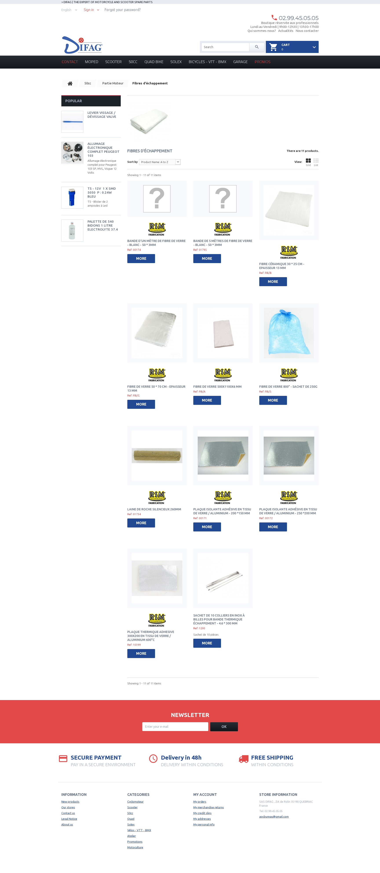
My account (205, 795)
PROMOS (262, 62)
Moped (91, 62)
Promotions (134, 841)
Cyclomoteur (135, 801)
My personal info (204, 824)
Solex (176, 62)
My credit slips (202, 813)
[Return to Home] (70, 83)
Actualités (285, 31)
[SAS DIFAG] (81, 45)
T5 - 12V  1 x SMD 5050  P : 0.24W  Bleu (102, 192)
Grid (308, 165)
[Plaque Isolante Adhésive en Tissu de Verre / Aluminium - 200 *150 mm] (223, 455)
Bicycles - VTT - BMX (207, 62)
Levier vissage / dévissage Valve (102, 114)
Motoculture (135, 847)
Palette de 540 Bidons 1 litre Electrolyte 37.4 (103, 225)
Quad (130, 818)
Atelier (131, 835)
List (316, 165)
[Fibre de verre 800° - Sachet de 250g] (289, 333)
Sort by (132, 161)
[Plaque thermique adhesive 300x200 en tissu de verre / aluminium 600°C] (157, 578)
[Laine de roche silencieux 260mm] (157, 455)
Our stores (68, 807)
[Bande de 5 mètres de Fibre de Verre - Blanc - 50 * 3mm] (223, 199)
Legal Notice (69, 818)
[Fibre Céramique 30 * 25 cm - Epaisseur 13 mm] (289, 210)
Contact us (68, 813)
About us (67, 824)
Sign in (89, 10)
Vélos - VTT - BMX (139, 830)
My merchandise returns (208, 807)
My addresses (202, 818)
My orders (199, 801)
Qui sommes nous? (262, 31)
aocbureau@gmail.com (274, 816)
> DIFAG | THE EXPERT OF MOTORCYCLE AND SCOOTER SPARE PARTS (107, 2)
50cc (133, 62)
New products (70, 801)
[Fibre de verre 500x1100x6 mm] (223, 333)
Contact (70, 62)
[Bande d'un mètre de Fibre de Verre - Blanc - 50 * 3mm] (157, 199)
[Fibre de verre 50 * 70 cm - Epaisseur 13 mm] (157, 333)
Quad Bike (153, 62)
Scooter (113, 62)
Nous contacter (307, 31)
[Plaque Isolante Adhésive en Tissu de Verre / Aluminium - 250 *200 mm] (289, 455)
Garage (240, 62)
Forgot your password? (122, 10)
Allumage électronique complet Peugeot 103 (103, 149)
